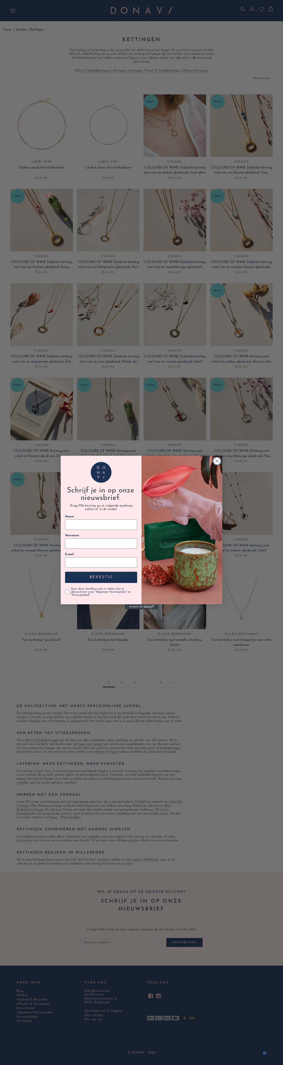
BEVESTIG (101, 577)
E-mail (69, 554)
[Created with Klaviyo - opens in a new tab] (141, 606)
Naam (69, 516)
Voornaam (72, 535)
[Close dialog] (217, 461)
